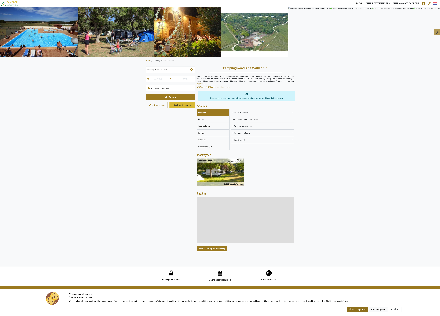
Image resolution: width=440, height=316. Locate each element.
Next (437, 32)
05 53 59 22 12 (204, 87)
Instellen (395, 309)
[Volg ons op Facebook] (423, 3)
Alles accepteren (357, 309)
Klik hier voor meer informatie (338, 301)
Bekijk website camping (182, 105)
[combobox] (172, 88)
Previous (3, 32)
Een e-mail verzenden (221, 87)
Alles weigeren (378, 309)
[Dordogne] (9, 3)
